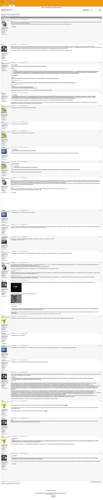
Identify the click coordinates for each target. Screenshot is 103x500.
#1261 (101, 210)
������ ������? (57, 7)
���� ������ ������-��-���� (65, 318)
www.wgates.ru (51, 494)
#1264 (101, 251)
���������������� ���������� (44, 493)
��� (17, 75)
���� (42, 7)
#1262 (101, 224)
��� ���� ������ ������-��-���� (55, 405)
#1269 (101, 345)
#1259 (101, 161)
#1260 (101, 177)
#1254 (101, 92)
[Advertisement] (82, 2)
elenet (2, 105)
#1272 (101, 400)
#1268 (101, 333)
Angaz (2, 62)
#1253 (101, 62)
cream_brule (3, 224)
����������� (48, 7)
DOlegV (2, 316)
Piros (2, 44)
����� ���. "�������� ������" (8, 14)
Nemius (2, 177)
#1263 (101, 236)
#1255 (101, 105)
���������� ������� (60, 493)
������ (18, 14)
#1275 (101, 453)
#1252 (101, 44)
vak (2, 92)
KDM (2, 251)
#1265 (101, 262)
